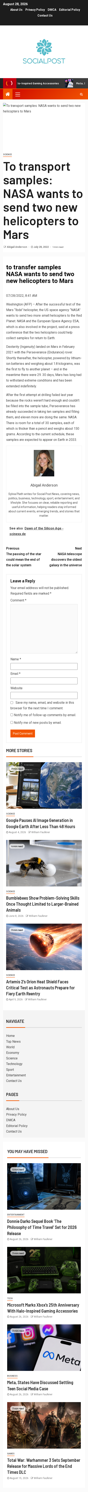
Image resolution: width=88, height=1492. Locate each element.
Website (16, 688)
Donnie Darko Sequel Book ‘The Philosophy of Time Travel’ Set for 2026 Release (42, 1227)
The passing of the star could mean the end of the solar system (23, 556)
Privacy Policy (35, 9)
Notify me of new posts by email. (37, 723)
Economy (12, 1053)
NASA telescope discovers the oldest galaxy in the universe (65, 556)
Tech (10, 1298)
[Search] (81, 94)
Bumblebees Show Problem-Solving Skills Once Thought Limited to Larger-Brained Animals (42, 904)
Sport (10, 1070)
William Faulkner (40, 832)
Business (12, 1376)
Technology (14, 1064)
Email (15, 674)
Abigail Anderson (17, 247)
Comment (18, 600)
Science (7, 154)
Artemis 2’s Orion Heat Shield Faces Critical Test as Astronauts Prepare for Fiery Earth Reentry (40, 987)
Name (15, 659)
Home (10, 1036)
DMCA (52, 9)
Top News (13, 1042)
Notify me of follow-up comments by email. (45, 715)
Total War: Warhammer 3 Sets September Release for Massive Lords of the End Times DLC (43, 1466)
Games (11, 1454)
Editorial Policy (69, 9)
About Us (16, 9)
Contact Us (45, 15)
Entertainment (16, 1075)
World (10, 1047)
